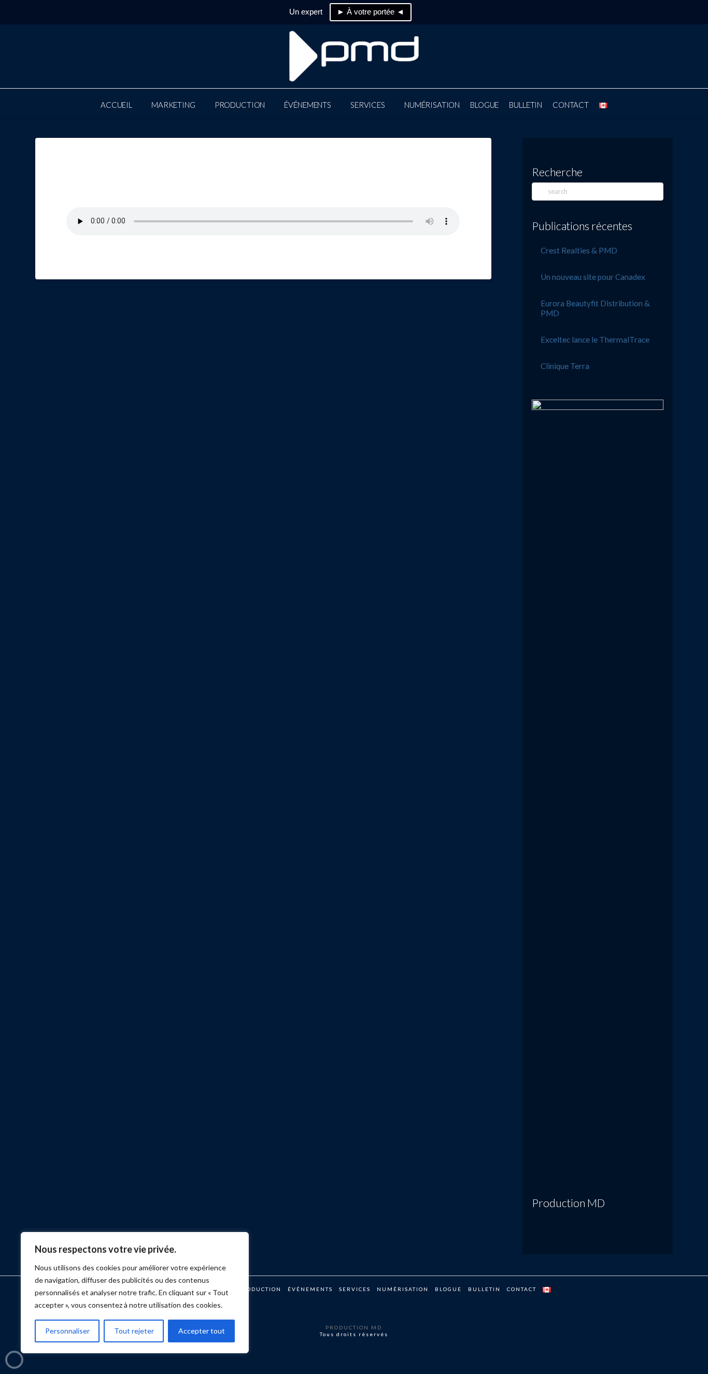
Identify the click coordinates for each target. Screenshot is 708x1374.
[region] (135, 1292)
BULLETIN (484, 1289)
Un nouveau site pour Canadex (593, 276)
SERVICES (355, 1289)
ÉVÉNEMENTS (310, 1289)
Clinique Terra (565, 366)
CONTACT (521, 1289)
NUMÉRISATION (403, 1289)
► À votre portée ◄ (370, 11)
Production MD (568, 1202)
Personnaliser (67, 1330)
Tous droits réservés (354, 1334)
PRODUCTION (259, 1289)
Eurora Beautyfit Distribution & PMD (595, 308)
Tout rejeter (134, 1330)
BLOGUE (448, 1289)
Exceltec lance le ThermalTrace (595, 339)
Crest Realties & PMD (579, 250)
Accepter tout (201, 1330)
